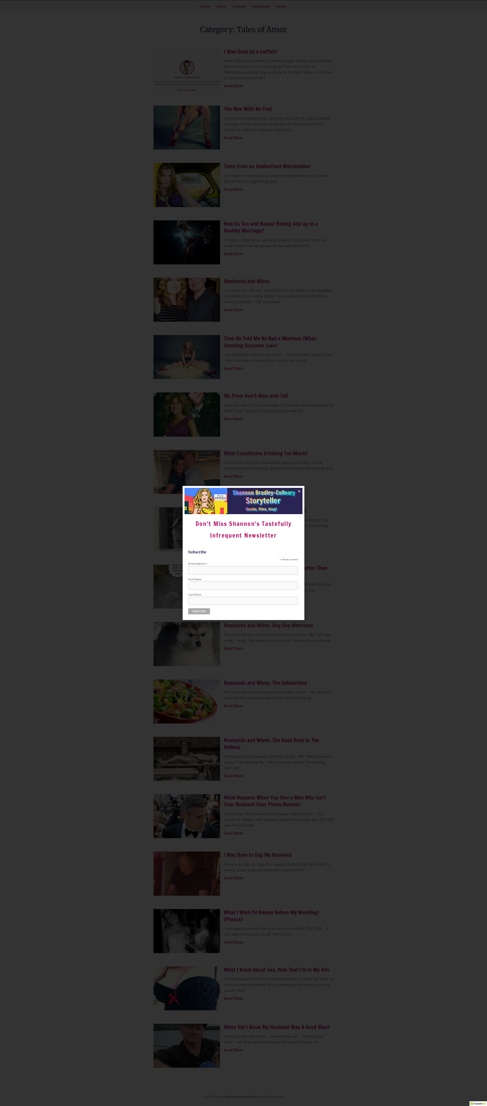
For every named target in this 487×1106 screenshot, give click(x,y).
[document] (243, 553)
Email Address (198, 564)
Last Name (194, 594)
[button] (299, 491)
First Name (194, 579)
